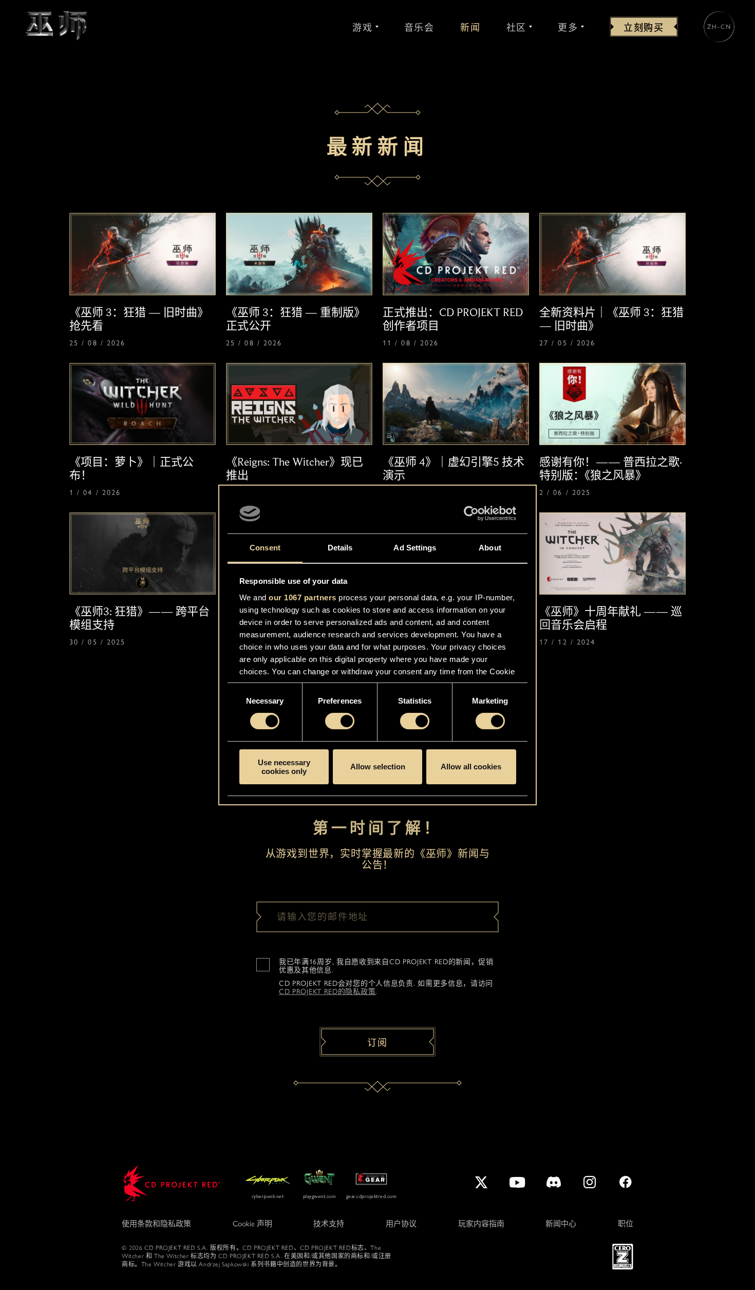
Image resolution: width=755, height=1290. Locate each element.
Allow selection (377, 766)
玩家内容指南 (481, 1223)
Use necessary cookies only (284, 767)
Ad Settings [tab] (414, 547)
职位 (625, 1223)
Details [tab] (340, 547)
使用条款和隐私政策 (156, 1223)
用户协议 (401, 1223)
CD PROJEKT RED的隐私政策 (327, 991)
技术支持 (328, 1223)
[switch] (339, 721)
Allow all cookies (471, 766)
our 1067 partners (302, 597)
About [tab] (490, 547)
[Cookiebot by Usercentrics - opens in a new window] (471, 513)
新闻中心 (560, 1223)
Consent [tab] (265, 547)
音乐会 (419, 27)
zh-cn (719, 26)
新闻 (470, 27)
